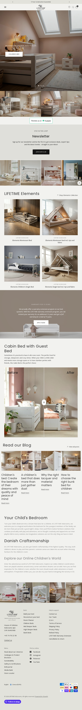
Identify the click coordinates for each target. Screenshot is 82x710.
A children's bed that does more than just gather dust (30, 481)
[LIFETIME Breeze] (71, 103)
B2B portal (8, 667)
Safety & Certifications (12, 664)
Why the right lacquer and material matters (50, 480)
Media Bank (8, 670)
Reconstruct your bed (31, 617)
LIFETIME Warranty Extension (60, 636)
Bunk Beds (27, 633)
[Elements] (51, 103)
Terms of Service (55, 623)
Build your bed (28, 614)
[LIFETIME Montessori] (32, 103)
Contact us (53, 614)
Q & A (51, 620)
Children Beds (28, 623)
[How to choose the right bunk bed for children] (71, 461)
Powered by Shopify (41, 696)
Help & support (54, 610)
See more (10, 181)
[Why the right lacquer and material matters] (51, 461)
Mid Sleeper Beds (30, 626)
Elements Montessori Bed (22, 240)
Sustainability (9, 661)
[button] (14, 54)
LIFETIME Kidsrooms (22, 238)
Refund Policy (54, 633)
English (6, 684)
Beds (25, 610)
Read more (5, 503)
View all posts (74, 447)
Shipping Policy (54, 626)
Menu (6, 648)
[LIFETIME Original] (10, 103)
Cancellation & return (56, 639)
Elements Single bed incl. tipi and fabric (60, 287)
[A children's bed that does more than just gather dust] (31, 461)
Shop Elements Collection (68, 195)
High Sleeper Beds (30, 629)
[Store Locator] (69, 7)
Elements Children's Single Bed (22, 287)
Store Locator (9, 673)
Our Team (52, 617)
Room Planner (28, 620)
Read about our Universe (13, 652)
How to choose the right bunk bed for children (68, 481)
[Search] (73, 7)
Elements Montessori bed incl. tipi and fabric (59, 241)
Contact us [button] (8, 640)
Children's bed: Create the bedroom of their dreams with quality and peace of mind (10, 487)
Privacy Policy (54, 629)
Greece (16, 684)
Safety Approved (41, 2)
